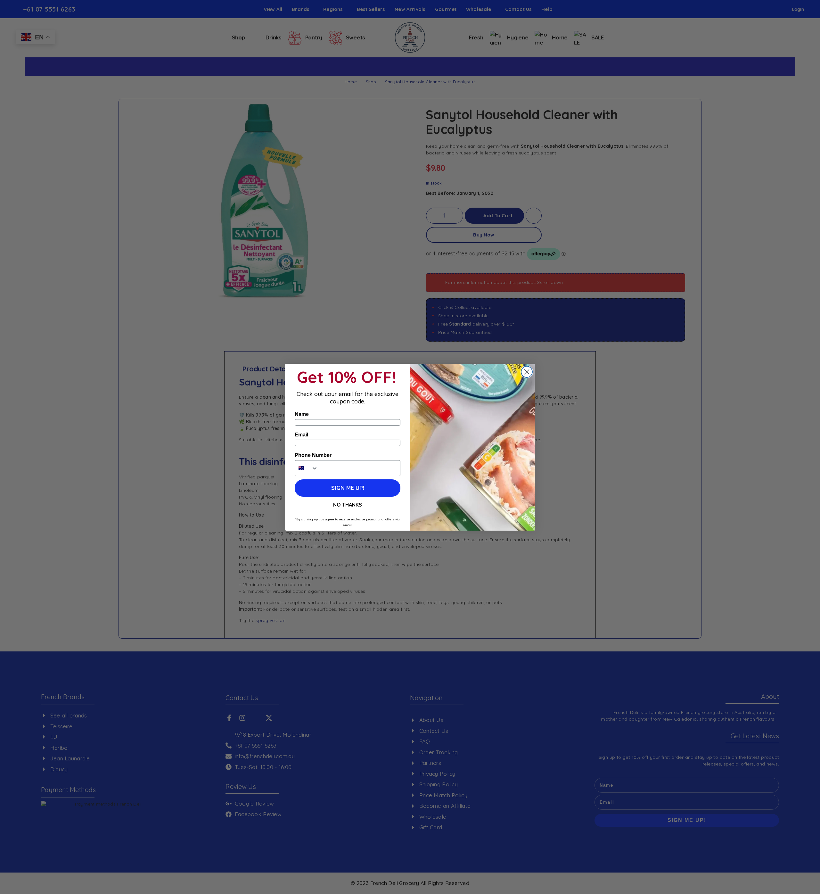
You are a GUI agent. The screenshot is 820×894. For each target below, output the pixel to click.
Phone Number (313, 455)
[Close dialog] (526, 371)
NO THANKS (347, 504)
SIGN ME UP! (347, 488)
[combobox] (306, 468)
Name (302, 414)
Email (301, 434)
